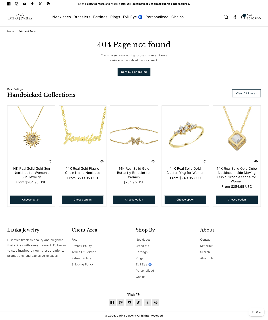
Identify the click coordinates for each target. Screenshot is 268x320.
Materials (206, 246)
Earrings (141, 252)
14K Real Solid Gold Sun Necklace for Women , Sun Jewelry (31, 173)
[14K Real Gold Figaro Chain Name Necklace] (82, 135)
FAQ (74, 239)
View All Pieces (246, 93)
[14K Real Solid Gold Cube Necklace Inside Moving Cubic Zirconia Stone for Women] (237, 135)
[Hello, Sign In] (235, 17)
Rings (140, 258)
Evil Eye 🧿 (144, 264)
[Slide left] (4, 152)
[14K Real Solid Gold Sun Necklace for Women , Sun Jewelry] (31, 135)
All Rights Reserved (150, 315)
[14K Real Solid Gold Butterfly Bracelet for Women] (134, 135)
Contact (206, 239)
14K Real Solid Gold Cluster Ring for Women (185, 171)
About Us (206, 258)
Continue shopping (134, 71)
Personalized (145, 270)
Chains (140, 277)
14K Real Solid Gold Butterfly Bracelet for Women (134, 173)
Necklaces (143, 239)
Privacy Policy (82, 246)
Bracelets (142, 246)
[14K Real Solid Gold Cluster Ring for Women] (185, 135)
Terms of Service (84, 252)
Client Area (84, 230)
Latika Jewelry (23, 230)
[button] (226, 17)
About (207, 230)
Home (10, 31)
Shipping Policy (83, 264)
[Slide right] (264, 152)
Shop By (145, 230)
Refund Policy (81, 258)
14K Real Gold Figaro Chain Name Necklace (82, 171)
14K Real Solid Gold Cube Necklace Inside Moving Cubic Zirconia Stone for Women (237, 175)
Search (205, 252)
